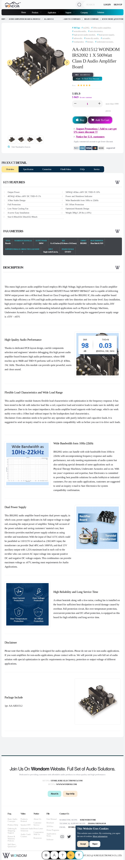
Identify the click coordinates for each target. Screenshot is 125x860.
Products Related (24, 820)
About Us (37, 819)
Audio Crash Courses (26, 835)
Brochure (50, 823)
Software (49, 839)
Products (35, 12)
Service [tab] (97, 169)
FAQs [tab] (82, 169)
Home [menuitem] (23, 12)
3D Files (49, 826)
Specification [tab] (28, 169)
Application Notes (51, 835)
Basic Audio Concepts (12, 820)
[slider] (84, 85)
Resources (38, 838)
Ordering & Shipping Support (12, 830)
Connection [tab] (46, 169)
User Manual (51, 819)
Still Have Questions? (12, 845)
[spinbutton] (87, 103)
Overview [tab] (10, 169)
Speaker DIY (26, 825)
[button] (75, 103)
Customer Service (37, 824)
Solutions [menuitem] (100, 12)
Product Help (13, 825)
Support (68, 12)
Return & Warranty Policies (11, 838)
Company (84, 12)
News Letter (38, 828)
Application (52, 12)
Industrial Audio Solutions (27, 829)
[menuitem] (37, 12)
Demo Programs (52, 830)
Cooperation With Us (39, 833)
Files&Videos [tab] (65, 169)
